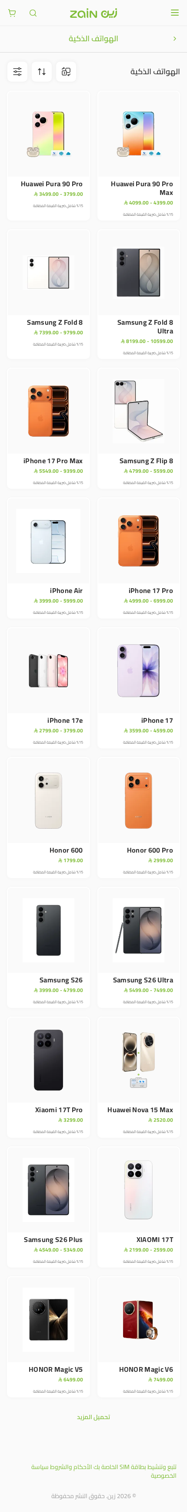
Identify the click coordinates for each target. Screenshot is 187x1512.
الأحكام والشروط (71, 1466)
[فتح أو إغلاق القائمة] (175, 12)
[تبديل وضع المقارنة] (66, 71)
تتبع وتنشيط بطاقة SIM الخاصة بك (135, 1466)
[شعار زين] (93, 13)
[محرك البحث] (33, 13)
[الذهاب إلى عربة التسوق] (12, 13)
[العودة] (175, 38)
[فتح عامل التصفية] (41, 71)
